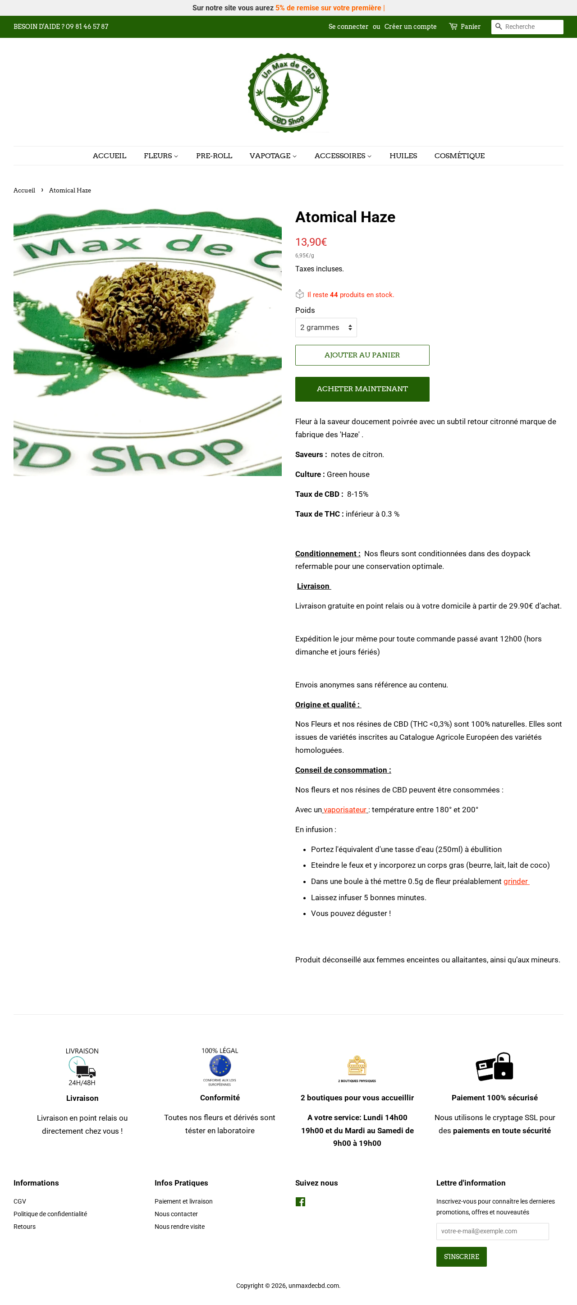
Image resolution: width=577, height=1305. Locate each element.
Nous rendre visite (180, 1227)
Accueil (109, 155)
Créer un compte (411, 26)
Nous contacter (176, 1214)
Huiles (403, 155)
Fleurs (159, 155)
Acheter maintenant (362, 389)
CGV (20, 1201)
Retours (25, 1227)
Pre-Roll (214, 155)
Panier (471, 26)
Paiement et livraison (184, 1201)
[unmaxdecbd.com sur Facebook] (300, 1204)
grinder (517, 881)
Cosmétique (460, 155)
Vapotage (271, 155)
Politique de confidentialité (50, 1214)
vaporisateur (345, 809)
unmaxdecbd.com (313, 1286)
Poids (305, 310)
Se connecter (349, 26)
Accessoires (341, 155)
